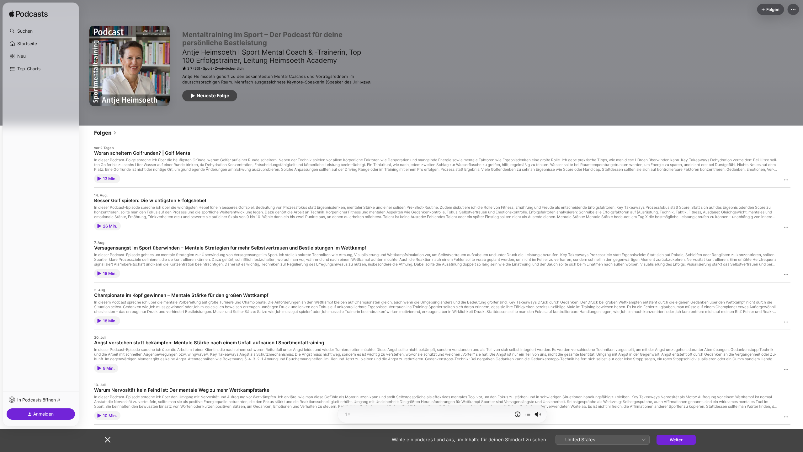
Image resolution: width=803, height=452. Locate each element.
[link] (105, 132)
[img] (28, 14)
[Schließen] (107, 440)
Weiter (676, 439)
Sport (207, 68)
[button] (41, 31)
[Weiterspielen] (528, 414)
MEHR (365, 82)
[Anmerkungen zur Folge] (517, 414)
